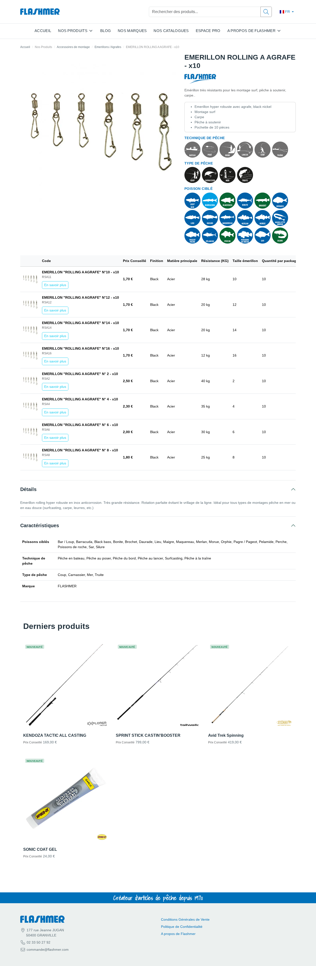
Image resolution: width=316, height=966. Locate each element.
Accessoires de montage (73, 47)
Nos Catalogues (171, 31)
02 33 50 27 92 (38, 942)
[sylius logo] (40, 11)
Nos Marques (132, 31)
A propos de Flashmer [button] (251, 31)
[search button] (266, 12)
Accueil (43, 31)
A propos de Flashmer (178, 934)
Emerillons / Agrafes (108, 47)
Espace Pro (208, 31)
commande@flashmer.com (48, 949)
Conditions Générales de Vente (185, 919)
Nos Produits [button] (72, 31)
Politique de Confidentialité (181, 927)
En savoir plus (55, 285)
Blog (105, 31)
